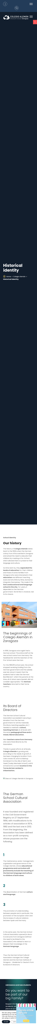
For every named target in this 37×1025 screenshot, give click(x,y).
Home (8, 276)
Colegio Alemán (19, 276)
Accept (6, 1022)
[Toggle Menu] (30, 4)
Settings (15, 1022)
